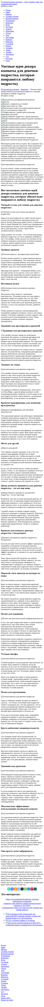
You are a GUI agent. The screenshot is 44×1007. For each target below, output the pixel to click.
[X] (22, 889)
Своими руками (12, 16)
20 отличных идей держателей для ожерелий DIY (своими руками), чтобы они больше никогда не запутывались (23, 916)
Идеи (8, 25)
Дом (7, 35)
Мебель (9, 14)
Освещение (10, 21)
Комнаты (9, 42)
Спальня (9, 48)
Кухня (8, 10)
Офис (8, 12)
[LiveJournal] (35, 889)
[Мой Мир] (28, 889)
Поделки (9, 59)
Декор (8, 50)
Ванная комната (12, 19)
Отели (8, 33)
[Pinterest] (32, 889)
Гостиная (9, 27)
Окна (8, 61)
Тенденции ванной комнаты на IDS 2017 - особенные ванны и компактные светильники (24, 924)
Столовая (9, 44)
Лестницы (10, 54)
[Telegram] (18, 889)
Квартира (9, 23)
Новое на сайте (7, 1000)
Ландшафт (10, 37)
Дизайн (9, 52)
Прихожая (10, 31)
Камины (9, 40)
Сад (7, 56)
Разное (8, 46)
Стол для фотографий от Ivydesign (21, 921)
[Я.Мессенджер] (9, 889)
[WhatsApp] (25, 889)
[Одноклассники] (15, 889)
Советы (9, 29)
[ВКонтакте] (12, 889)
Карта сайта (5, 998)
